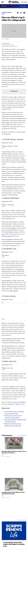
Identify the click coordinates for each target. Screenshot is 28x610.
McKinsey (13, 80)
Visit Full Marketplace (21, 435)
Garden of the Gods (15, 177)
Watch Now (23, 2)
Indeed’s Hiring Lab (7, 122)
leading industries (13, 290)
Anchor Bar (6, 396)
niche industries (9, 239)
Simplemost (23, 402)
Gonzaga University (11, 228)
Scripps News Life (7, 13)
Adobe (7, 39)
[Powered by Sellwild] (24, 520)
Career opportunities (7, 338)
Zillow (15, 97)
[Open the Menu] (2, 2)
